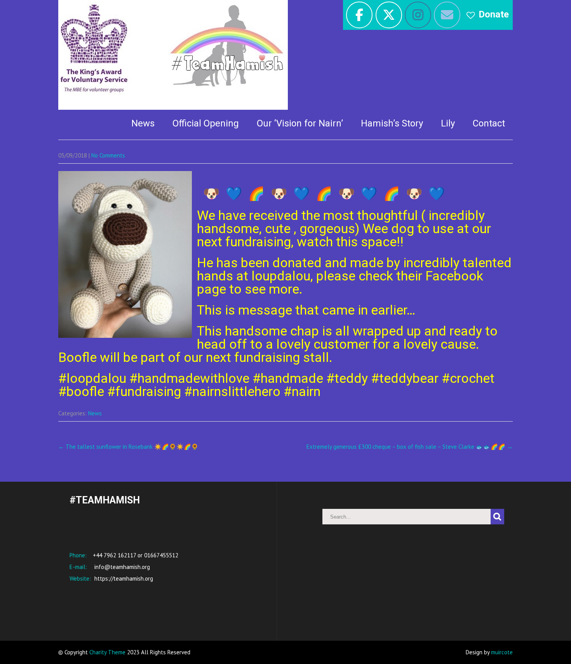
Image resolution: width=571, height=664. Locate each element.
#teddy (347, 378)
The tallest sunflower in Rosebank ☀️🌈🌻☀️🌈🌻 (128, 446)
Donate (494, 14)
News (143, 123)
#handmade (287, 378)
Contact (489, 123)
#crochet (468, 378)
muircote (502, 652)
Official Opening (205, 123)
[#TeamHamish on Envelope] (447, 15)
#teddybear (405, 378)
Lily (448, 123)
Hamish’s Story (392, 123)
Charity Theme (107, 652)
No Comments (108, 155)
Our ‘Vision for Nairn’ (300, 123)
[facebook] (359, 15)
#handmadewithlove (189, 378)
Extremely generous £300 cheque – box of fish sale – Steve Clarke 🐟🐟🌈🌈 (409, 446)
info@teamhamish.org (121, 567)
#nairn (302, 391)
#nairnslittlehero (232, 391)
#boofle (81, 391)
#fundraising (144, 391)
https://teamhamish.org (123, 578)
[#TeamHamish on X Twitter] (389, 15)
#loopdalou (92, 378)
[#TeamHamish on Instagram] (418, 15)
